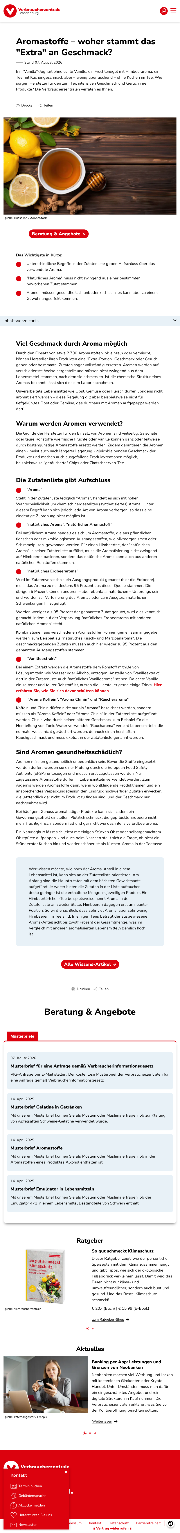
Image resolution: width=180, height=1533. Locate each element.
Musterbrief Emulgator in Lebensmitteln (52, 1189)
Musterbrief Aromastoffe (37, 1148)
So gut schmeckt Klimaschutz (123, 1251)
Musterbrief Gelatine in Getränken (46, 1107)
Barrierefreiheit (148, 1523)
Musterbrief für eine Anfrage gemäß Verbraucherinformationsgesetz (82, 1066)
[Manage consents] (171, 1524)
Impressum (73, 1523)
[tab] (87, 1328)
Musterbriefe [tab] (22, 1036)
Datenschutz (119, 1523)
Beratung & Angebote (56, 234)
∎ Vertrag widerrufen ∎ (112, 1528)
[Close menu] (66, 1472)
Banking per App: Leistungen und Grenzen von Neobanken (126, 1364)
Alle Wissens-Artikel (87, 964)
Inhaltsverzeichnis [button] (21, 321)
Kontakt (95, 1523)
